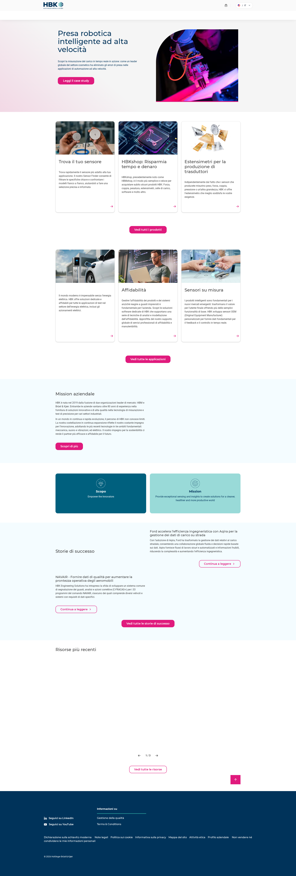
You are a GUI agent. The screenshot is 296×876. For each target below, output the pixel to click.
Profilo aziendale (218, 837)
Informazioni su (107, 808)
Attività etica (197, 837)
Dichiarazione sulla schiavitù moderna (68, 837)
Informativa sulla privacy (150, 837)
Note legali (101, 837)
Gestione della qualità (110, 818)
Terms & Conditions (109, 824)
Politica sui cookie (122, 837)
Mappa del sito (178, 837)
